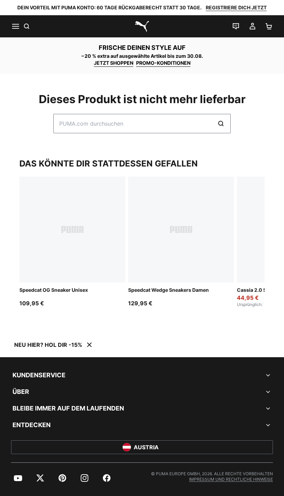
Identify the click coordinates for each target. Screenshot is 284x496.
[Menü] (15, 26)
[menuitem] (18, 478)
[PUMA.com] (142, 26)
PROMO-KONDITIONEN (163, 63)
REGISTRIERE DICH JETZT (236, 7)
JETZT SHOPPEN (113, 63)
